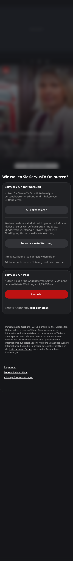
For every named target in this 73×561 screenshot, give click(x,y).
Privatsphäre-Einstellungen (18, 377)
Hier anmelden (39, 307)
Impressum (10, 367)
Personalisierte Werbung (37, 243)
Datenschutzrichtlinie (15, 372)
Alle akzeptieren (36, 209)
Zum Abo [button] (36, 294)
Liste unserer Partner (20, 349)
